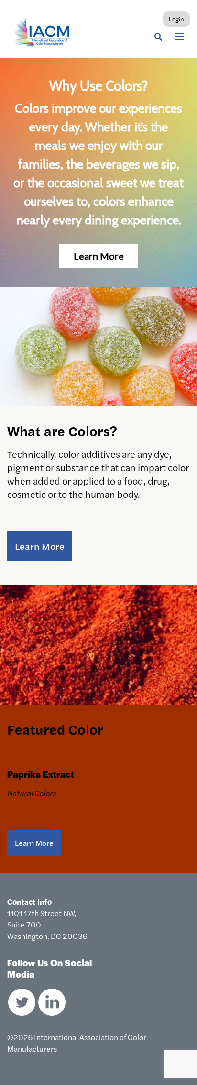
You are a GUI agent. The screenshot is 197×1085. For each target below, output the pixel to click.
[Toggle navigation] (180, 36)
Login (176, 18)
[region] (98, 172)
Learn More (40, 546)
